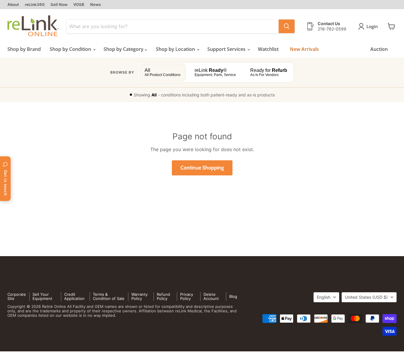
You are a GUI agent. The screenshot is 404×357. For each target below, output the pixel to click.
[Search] (287, 26)
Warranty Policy (139, 296)
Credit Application (74, 296)
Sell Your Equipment (42, 296)
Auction (379, 49)
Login (372, 26)
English (323, 297)
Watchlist (268, 49)
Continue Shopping (202, 167)
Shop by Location (176, 49)
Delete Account (211, 296)
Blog (233, 296)
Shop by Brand (24, 49)
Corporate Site (16, 296)
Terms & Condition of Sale (109, 296)
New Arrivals (304, 49)
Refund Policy (163, 296)
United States (366, 297)
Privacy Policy (186, 296)
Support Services (227, 49)
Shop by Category (124, 49)
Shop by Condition (71, 49)
